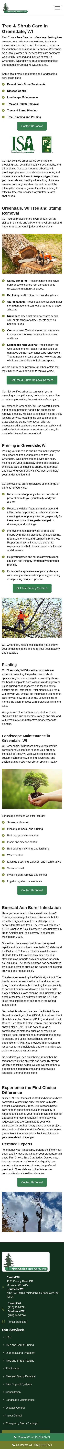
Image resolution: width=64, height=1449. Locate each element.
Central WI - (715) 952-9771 (34, 1437)
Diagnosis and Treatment (20, 1352)
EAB (8, 1337)
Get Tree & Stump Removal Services (32, 380)
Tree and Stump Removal (21, 1376)
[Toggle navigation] (57, 7)
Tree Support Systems (19, 1384)
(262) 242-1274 (17, 1315)
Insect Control (14, 1415)
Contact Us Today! (32, 126)
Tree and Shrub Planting (20, 1360)
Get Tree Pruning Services (32, 588)
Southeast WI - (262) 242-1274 (34, 1445)
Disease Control (15, 1407)
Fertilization (13, 1368)
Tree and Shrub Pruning (20, 1345)
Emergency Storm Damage (21, 1423)
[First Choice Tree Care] (32, 1262)
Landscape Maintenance (20, 1400)
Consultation (13, 1392)
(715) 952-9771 (17, 1307)
